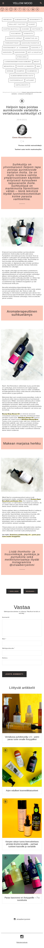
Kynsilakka (22, 57)
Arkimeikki (7, 19)
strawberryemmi (23, 919)
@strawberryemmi (22, 565)
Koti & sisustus (34, 52)
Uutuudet (30, 80)
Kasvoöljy (36, 47)
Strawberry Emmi (16, 92)
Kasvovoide (20, 52)
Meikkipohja (9, 66)
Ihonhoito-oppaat (14, 38)
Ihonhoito (28, 33)
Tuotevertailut (16, 80)
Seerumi (10, 71)
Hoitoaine (36, 29)
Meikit (36, 61)
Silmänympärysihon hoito (22, 75)
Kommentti (5, 617)
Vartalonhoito (22, 85)
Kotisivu (4, 658)
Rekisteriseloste (22, 942)
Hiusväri (25, 29)
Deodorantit (35, 19)
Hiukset (32, 24)
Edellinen (14, 591)
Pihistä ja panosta (26, 66)
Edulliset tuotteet (17, 24)
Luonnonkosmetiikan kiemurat (18, 61)
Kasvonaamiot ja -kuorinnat (16, 47)
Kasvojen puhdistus (30, 43)
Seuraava (30, 591)
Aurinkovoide (21, 19)
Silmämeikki (32, 71)
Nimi (4, 639)
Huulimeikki (16, 33)
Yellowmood (6, 92)
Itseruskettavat (12, 43)
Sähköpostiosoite (8, 648)
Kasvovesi (7, 52)
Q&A (38, 66)
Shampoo (20, 71)
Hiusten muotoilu (11, 29)
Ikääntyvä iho (31, 38)
